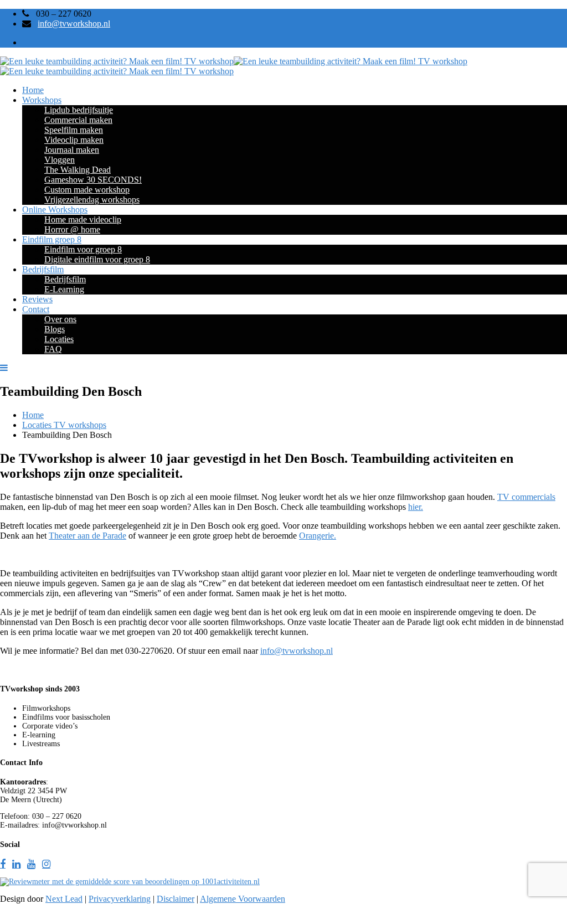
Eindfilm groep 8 (51, 239)
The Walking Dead (77, 169)
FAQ (53, 349)
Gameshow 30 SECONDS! (93, 179)
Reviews (37, 299)
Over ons (60, 319)
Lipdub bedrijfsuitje (78, 110)
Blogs (54, 329)
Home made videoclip (82, 219)
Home (33, 90)
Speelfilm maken (73, 130)
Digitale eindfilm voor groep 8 (97, 259)
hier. (415, 507)
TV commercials (526, 497)
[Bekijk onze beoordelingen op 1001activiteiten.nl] (130, 881)
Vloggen (59, 159)
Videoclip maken (74, 139)
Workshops (41, 100)
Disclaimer (175, 898)
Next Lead (64, 898)
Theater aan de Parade (87, 535)
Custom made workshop (87, 189)
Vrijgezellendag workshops (92, 199)
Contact (35, 309)
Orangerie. (317, 535)
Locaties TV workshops (64, 425)
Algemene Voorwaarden (242, 898)
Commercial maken (78, 120)
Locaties (59, 339)
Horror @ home (72, 229)
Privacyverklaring (120, 898)
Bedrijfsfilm (43, 269)
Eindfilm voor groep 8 (83, 249)
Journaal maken (71, 149)
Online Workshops (54, 209)
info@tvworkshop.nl (74, 23)
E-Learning (64, 289)
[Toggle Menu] (6, 368)
